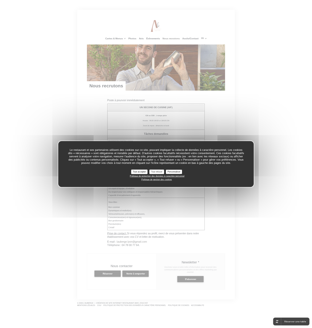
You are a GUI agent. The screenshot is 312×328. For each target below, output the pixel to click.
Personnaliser (174, 171)
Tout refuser (156, 171)
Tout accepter (139, 171)
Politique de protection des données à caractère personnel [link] (157, 176)
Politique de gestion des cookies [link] (156, 179)
